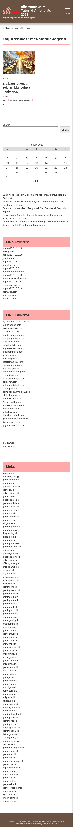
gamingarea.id (10, 610)
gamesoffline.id (11, 506)
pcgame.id (8, 570)
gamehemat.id (10, 667)
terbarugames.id (11, 580)
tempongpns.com (12, 324)
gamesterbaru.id (11, 510)
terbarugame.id (11, 576)
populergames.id (12, 767)
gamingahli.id (10, 607)
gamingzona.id (10, 613)
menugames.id (11, 657)
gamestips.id (9, 513)
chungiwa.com (10, 375)
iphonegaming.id (11, 553)
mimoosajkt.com (11, 368)
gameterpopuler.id (12, 787)
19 (26, 167)
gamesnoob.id (10, 751)
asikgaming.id (10, 627)
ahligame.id (9, 697)
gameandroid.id (11, 479)
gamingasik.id (10, 603)
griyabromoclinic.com (14, 425)
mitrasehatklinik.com (13, 385)
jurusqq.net (9, 258)
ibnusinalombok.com (14, 415)
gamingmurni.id (11, 593)
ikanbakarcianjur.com (14, 378)
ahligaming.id (10, 653)
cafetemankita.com (13, 361)
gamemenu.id (10, 680)
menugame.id (10, 710)
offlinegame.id (10, 560)
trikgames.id (9, 523)
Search (6, 124)
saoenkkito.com (11, 331)
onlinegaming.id (11, 566)
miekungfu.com (11, 358)
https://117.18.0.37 (13, 281)
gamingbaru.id (10, 717)
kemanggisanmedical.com (17, 391)
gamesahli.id (9, 643)
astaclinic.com (10, 412)
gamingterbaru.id (12, 546)
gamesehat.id (10, 784)
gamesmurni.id (11, 633)
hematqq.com (10, 291)
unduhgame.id (10, 797)
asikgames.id (10, 670)
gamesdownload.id (13, 761)
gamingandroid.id (12, 543)
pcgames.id (9, 573)
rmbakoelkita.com (12, 345)
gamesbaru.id (10, 757)
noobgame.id (10, 791)
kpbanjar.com (10, 388)
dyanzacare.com (11, 422)
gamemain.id (9, 674)
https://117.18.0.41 (13, 268)
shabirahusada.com (13, 405)
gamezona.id (9, 684)
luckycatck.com (11, 341)
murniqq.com (10, 295)
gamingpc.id (9, 540)
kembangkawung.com (14, 371)
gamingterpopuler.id (13, 747)
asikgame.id (9, 700)
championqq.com (12, 285)
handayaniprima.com (14, 335)
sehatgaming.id (11, 737)
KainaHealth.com (12, 402)
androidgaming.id (12, 476)
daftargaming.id (11, 734)
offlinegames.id (11, 493)
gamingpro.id (10, 724)
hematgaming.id (11, 647)
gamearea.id (9, 694)
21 (46, 167)
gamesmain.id (10, 640)
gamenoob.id (10, 764)
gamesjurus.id (10, 637)
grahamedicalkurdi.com (15, 418)
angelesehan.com (12, 348)
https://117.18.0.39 (13, 254)
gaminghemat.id (11, 590)
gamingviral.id (10, 720)
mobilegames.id (11, 499)
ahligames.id (9, 663)
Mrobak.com (9, 355)
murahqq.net (9, 264)
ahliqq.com (8, 251)
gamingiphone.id (11, 526)
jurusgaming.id (10, 617)
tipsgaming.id (10, 533)
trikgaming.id (9, 536)
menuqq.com (10, 298)
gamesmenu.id (11, 630)
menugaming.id (11, 620)
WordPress (28, 824)
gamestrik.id (9, 520)
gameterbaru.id (11, 516)
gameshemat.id (11, 660)
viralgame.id (9, 794)
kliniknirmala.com (12, 395)
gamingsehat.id (11, 730)
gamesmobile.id (11, 503)
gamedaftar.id (10, 781)
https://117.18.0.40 (13, 288)
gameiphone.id (11, 483)
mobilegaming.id (11, 556)
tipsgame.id (9, 583)
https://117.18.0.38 (13, 275)
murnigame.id (10, 687)
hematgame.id (10, 704)
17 (7, 167)
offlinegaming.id (11, 563)
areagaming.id (10, 623)
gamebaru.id (9, 771)
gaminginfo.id (10, 586)
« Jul (35, 181)
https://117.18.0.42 (13, 261)
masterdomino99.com (14, 278)
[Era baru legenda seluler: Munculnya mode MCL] (19, 62)
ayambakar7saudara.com (16, 321)
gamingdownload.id (13, 714)
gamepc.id (8, 489)
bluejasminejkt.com (13, 351)
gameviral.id (9, 777)
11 (17, 163)
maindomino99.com (13, 271)
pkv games (8, 442)
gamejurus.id (9, 677)
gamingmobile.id (11, 529)
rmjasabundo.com (12, 365)
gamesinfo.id (9, 496)
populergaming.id (12, 741)
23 (65, 167)
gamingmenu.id (11, 600)
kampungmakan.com (14, 338)
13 (36, 163)
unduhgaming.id (11, 727)
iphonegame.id (11, 550)
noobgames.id (10, 774)
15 (55, 163)
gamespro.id (9, 754)
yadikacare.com (11, 408)
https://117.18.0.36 (13, 248)
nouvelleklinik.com (12, 398)
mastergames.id (11, 707)
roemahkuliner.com (13, 328)
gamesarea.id (10, 690)
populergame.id (11, 801)
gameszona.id (10, 650)
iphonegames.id (11, 486)
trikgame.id (8, 473)
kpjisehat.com (10, 381)
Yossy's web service (50, 824)
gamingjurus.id (10, 596)
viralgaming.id (10, 744)
